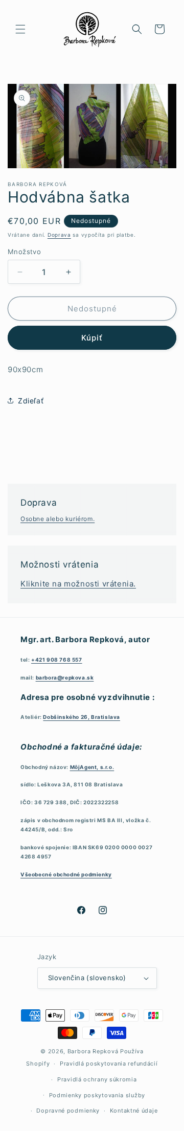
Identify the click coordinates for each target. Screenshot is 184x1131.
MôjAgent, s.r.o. (92, 767)
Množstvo (24, 251)
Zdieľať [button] (30, 400)
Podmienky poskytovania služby (97, 1095)
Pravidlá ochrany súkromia (97, 1079)
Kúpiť (92, 338)
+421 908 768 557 (56, 660)
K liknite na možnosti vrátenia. (78, 584)
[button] (20, 29)
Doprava (59, 235)
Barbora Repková (93, 1051)
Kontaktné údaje (134, 1110)
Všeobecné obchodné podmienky (66, 874)
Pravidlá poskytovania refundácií (108, 1063)
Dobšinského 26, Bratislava (81, 717)
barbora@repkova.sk (65, 677)
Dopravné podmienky (68, 1110)
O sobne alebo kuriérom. (57, 519)
